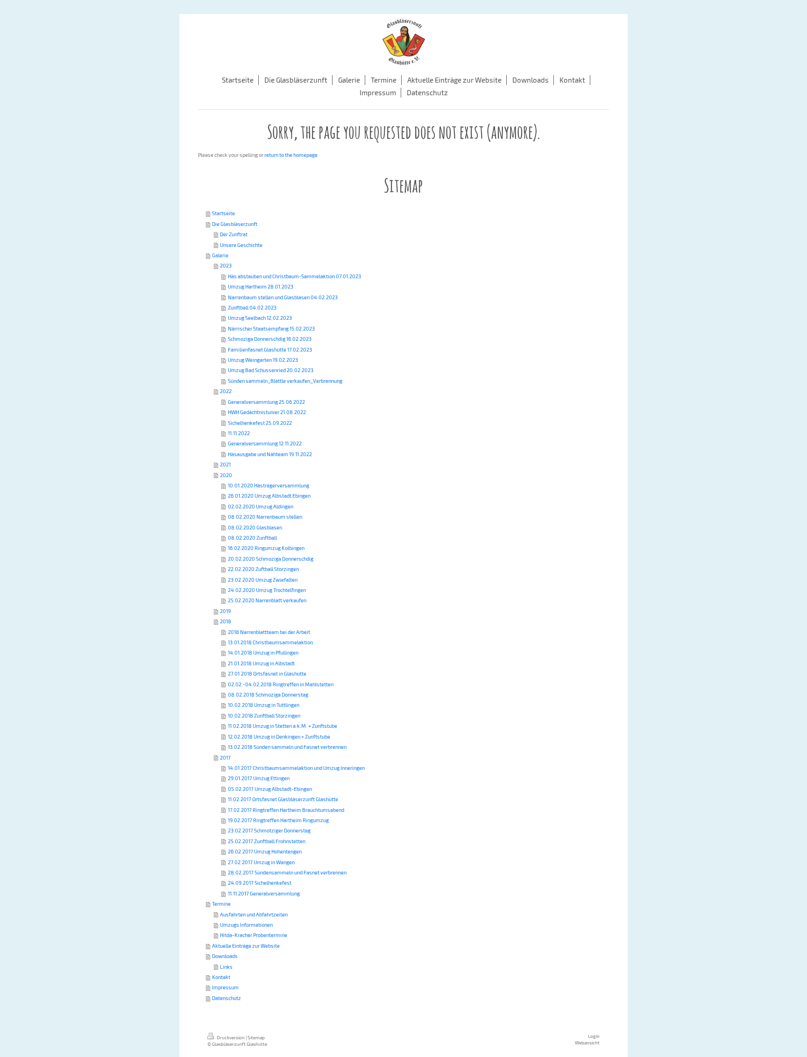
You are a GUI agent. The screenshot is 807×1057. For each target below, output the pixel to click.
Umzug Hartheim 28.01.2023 (260, 286)
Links (226, 967)
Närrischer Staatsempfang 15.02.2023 (271, 328)
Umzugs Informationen (246, 925)
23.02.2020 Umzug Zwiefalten (262, 580)
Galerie (220, 255)
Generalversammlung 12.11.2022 (265, 443)
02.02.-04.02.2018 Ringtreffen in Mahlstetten (280, 684)
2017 (225, 757)
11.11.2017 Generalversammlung (264, 893)
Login (594, 1036)
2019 (225, 611)
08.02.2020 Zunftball (252, 538)
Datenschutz (226, 998)
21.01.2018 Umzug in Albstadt (261, 663)
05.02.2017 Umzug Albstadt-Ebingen (270, 789)
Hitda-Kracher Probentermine (253, 935)
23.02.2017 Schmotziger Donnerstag (269, 830)
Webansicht (587, 1042)
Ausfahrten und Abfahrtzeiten (254, 914)
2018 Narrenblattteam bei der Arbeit (269, 632)
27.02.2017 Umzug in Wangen (261, 862)
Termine (221, 904)
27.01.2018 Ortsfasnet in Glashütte (267, 673)
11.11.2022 (239, 433)
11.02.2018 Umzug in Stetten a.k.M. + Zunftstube (282, 726)
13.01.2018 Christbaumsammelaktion (270, 642)
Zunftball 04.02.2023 (252, 307)
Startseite (223, 213)
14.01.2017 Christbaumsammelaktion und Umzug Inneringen (296, 768)
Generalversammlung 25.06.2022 (266, 402)
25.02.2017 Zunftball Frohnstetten (266, 841)
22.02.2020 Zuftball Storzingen (263, 569)
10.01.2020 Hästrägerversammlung (268, 485)
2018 (225, 621)
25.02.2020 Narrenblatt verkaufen (267, 600)
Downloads (225, 956)
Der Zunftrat (234, 234)
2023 (226, 265)
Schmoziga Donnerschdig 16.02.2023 (269, 339)
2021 (225, 464)
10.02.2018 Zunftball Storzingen (264, 715)
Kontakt (221, 977)
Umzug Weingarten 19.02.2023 (263, 360)
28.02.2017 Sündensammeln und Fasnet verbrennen (287, 872)
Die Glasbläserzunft (234, 224)
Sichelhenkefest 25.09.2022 (260, 423)
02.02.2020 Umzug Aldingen (260, 506)
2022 (226, 391)
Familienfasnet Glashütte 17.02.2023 (270, 349)
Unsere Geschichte (241, 245)
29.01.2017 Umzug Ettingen (259, 778)
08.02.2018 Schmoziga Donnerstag (268, 694)
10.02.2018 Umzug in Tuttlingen (263, 705)
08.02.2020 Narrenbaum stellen (265, 517)
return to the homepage (291, 155)
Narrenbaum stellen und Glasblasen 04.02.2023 (283, 297)
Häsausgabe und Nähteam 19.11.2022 (270, 454)
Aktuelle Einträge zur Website (246, 946)
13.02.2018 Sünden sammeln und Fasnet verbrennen (287, 747)
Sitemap (256, 1037)
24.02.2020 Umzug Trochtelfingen (267, 590)
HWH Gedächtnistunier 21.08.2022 (267, 412)
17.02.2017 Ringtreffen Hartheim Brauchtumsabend (286, 810)
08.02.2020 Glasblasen (255, 527)
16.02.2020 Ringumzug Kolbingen (266, 548)
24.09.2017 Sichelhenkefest (259, 883)
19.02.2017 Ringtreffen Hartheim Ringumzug (278, 820)
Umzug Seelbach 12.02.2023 (260, 318)
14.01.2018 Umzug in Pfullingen (263, 652)
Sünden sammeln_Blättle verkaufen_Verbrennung (285, 381)
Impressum (225, 987)
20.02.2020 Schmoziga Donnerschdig (270, 559)
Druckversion (231, 1037)
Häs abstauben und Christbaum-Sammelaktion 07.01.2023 (294, 276)
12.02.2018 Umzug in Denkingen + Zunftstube (279, 736)
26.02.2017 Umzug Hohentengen (265, 851)
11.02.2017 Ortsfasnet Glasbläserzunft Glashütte (283, 799)
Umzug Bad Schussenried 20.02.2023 (270, 370)
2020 (226, 475)
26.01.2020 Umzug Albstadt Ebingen (269, 496)
